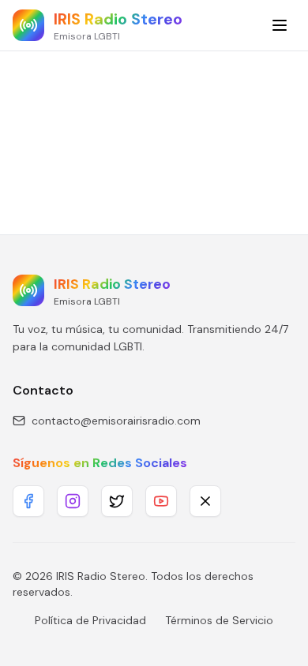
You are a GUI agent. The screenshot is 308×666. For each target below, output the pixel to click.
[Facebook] (28, 501)
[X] (205, 501)
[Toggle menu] (279, 25)
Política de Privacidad (90, 620)
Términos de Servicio (219, 620)
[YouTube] (161, 501)
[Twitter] (117, 501)
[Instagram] (72, 501)
